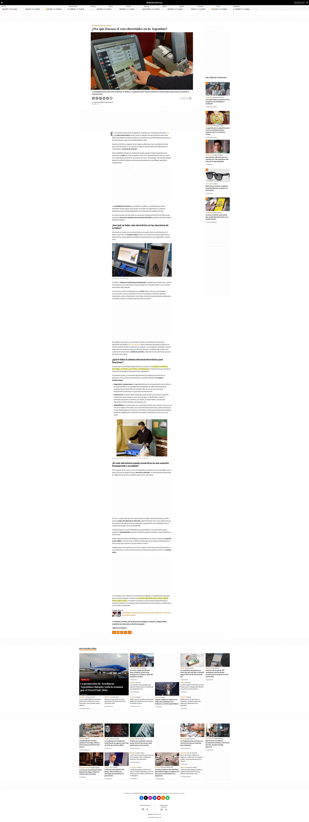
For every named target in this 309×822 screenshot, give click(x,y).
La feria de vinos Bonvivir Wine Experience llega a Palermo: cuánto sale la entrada (90, 772)
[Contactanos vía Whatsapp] (147, 809)
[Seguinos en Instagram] (150, 798)
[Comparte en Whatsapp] (100, 98)
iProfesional (95, 25)
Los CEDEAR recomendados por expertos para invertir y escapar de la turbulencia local (141, 687)
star (130, 632)
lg (118, 632)
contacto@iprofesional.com (154, 817)
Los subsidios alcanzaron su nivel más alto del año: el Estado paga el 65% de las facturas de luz (192, 673)
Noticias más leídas (87, 648)
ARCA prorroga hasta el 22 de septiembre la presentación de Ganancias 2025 (115, 701)
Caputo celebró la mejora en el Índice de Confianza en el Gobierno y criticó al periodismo (167, 702)
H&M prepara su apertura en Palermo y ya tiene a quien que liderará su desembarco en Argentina (190, 702)
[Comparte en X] (96, 98)
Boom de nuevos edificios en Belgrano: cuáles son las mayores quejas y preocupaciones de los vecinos (191, 758)
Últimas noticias (73, 6)
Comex (218, 6)
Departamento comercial (164, 806)
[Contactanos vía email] (143, 809)
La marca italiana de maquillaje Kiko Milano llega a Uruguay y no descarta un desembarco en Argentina (167, 772)
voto (167, 133)
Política (111, 6)
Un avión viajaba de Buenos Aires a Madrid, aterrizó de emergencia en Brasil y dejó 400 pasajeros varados (141, 673)
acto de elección (134, 345)
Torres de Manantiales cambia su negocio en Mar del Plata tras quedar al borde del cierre (191, 772)
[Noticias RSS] (163, 798)
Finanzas (128, 6)
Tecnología (200, 6)
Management (236, 6)
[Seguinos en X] (146, 798)
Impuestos (146, 6)
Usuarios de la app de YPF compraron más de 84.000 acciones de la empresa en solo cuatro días (217, 673)
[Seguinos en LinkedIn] (154, 798)
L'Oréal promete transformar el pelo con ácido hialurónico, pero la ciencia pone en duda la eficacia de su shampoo (141, 773)
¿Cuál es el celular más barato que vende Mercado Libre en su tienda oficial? (217, 217)
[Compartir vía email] (111, 98)
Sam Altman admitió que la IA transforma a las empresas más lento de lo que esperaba (217, 159)
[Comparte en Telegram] (107, 98)
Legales (164, 6)
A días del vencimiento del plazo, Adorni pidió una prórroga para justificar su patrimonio (114, 772)
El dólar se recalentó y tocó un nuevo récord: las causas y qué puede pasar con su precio (141, 743)
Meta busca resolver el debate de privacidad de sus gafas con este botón (217, 188)
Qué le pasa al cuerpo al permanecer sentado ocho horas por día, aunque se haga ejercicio (217, 744)
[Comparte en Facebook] (93, 98)
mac (114, 632)
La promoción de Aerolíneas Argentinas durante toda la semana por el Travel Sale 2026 (101, 687)
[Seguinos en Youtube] (159, 798)
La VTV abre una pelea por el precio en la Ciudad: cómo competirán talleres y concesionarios (142, 757)
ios (125, 632)
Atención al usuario (145, 805)
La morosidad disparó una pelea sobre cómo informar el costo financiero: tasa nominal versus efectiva (90, 702)
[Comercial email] (162, 810)
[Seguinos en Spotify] (168, 798)
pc (121, 632)
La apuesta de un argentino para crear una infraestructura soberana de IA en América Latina (218, 131)
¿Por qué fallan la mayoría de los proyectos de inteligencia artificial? (217, 101)
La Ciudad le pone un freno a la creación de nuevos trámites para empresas (191, 743)
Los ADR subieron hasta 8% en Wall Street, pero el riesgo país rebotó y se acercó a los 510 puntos (192, 687)
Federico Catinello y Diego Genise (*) (103, 102)
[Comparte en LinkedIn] (104, 98)
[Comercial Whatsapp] (166, 810)
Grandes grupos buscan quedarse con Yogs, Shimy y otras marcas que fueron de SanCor (89, 744)
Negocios (182, 6)
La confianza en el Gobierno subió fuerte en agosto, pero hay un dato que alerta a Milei (117, 743)
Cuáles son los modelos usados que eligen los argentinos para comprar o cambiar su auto (142, 701)
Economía (93, 6)
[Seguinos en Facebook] (141, 798)
